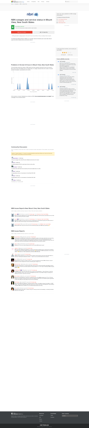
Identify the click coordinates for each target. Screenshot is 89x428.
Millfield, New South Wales (45, 224)
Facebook (52, 417)
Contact (47, 1)
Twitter (52, 415)
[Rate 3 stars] (67, 52)
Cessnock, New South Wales (42, 214)
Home (28, 1)
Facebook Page (61, 20)
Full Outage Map (44, 32)
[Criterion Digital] (44, 425)
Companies (33, 1)
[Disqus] (32, 169)
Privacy (42, 1)
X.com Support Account (62, 19)
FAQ (38, 1)
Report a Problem (22, 32)
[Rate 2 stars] (65, 52)
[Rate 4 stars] (69, 52)
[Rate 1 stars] (63, 52)
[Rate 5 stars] (71, 52)
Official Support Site (61, 22)
